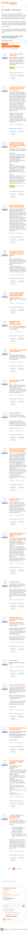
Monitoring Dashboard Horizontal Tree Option (16, 206)
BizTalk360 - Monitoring (11, 916)
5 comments (11, 233)
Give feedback (9, 909)
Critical (14, 78)
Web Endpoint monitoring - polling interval (17, 350)
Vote (5, 57)
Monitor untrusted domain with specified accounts (16, 619)
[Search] (23, 906)
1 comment (11, 362)
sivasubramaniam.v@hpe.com (16, 428)
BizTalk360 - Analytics (10, 914)
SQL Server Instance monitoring (16, 54)
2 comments (18, 67)
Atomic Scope (9, 911)
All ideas (5, 891)
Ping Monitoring (14, 582)
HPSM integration (15, 413)
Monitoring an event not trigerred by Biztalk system (17, 535)
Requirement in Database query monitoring (17, 728)
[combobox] (13, 905)
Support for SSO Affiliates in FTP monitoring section (15, 323)
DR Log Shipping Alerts (17, 685)
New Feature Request (19, 124)
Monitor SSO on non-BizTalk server (16, 499)
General (5, 896)
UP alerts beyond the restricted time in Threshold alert (16, 816)
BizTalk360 (8, 919)
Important (22, 75)
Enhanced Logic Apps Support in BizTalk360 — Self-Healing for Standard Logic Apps (17, 145)
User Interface (6, 900)
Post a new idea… (7, 889)
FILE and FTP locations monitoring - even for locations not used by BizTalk (17, 253)
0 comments (11, 124)
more (19, 121)
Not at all (14, 75)
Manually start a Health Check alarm (17, 380)
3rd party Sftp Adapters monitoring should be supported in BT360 (17, 294)
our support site (5, 26)
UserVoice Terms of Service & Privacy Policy (19, 929)
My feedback (14, 48)
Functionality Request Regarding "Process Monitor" (16, 762)
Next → (20, 868)
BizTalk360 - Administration (11, 912)
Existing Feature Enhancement (9, 895)
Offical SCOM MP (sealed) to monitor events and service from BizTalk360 (17, 450)
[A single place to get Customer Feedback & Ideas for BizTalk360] (9, 3)
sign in (14, 881)
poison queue (13, 660)
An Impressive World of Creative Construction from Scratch (17, 88)
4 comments (11, 331)
